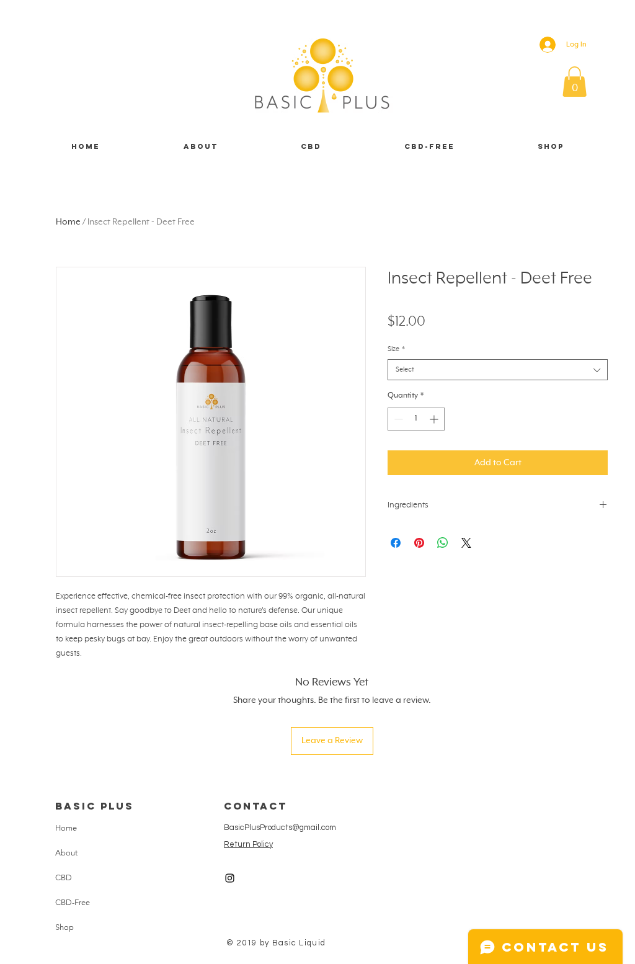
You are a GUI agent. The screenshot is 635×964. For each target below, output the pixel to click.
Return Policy (248, 844)
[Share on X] (466, 542)
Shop (64, 927)
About (66, 852)
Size (396, 349)
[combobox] (498, 369)
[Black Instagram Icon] (230, 878)
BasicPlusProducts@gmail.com (280, 827)
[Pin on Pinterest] (419, 542)
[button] (574, 81)
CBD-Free (72, 902)
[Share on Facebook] (395, 542)
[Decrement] (397, 419)
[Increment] (435, 419)
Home (68, 222)
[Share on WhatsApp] (442, 542)
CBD (63, 877)
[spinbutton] (416, 419)
